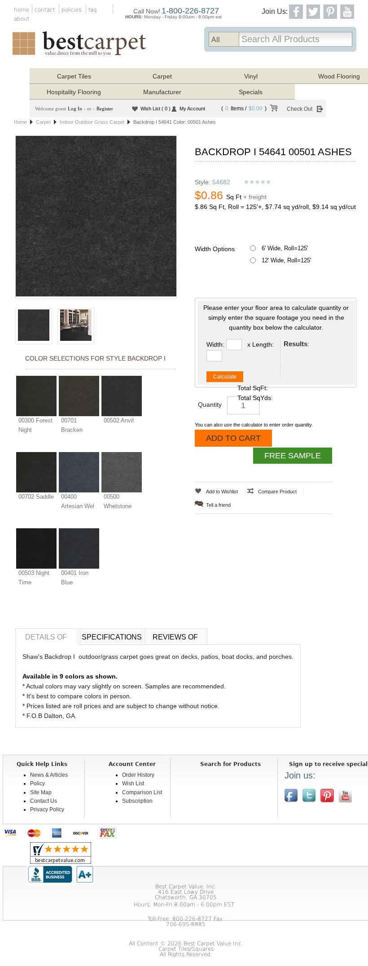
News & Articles (49, 775)
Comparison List (142, 792)
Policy (37, 783)
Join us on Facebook (291, 795)
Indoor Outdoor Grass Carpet (92, 122)
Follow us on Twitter (309, 795)
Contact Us (43, 801)
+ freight (255, 196)
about (22, 19)
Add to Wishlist (222, 491)
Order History (138, 775)
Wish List (155, 108)
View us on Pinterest (327, 795)
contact (45, 10)
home (21, 10)
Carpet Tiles (74, 76)
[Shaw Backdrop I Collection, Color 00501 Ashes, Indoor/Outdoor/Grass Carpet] (96, 217)
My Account (192, 108)
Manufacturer (162, 92)
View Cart (273, 109)
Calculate (225, 377)
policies (71, 10)
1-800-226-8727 (190, 10)
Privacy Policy (47, 809)
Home (20, 122)
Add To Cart (233, 438)
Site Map (41, 792)
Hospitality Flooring (74, 92)
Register (104, 108)
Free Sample (292, 455)
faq (92, 10)
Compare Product (277, 491)
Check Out (299, 109)
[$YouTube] (345, 795)
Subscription (137, 801)
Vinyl (251, 76)
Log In (75, 108)
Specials (251, 92)
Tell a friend (218, 505)
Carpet (162, 76)
